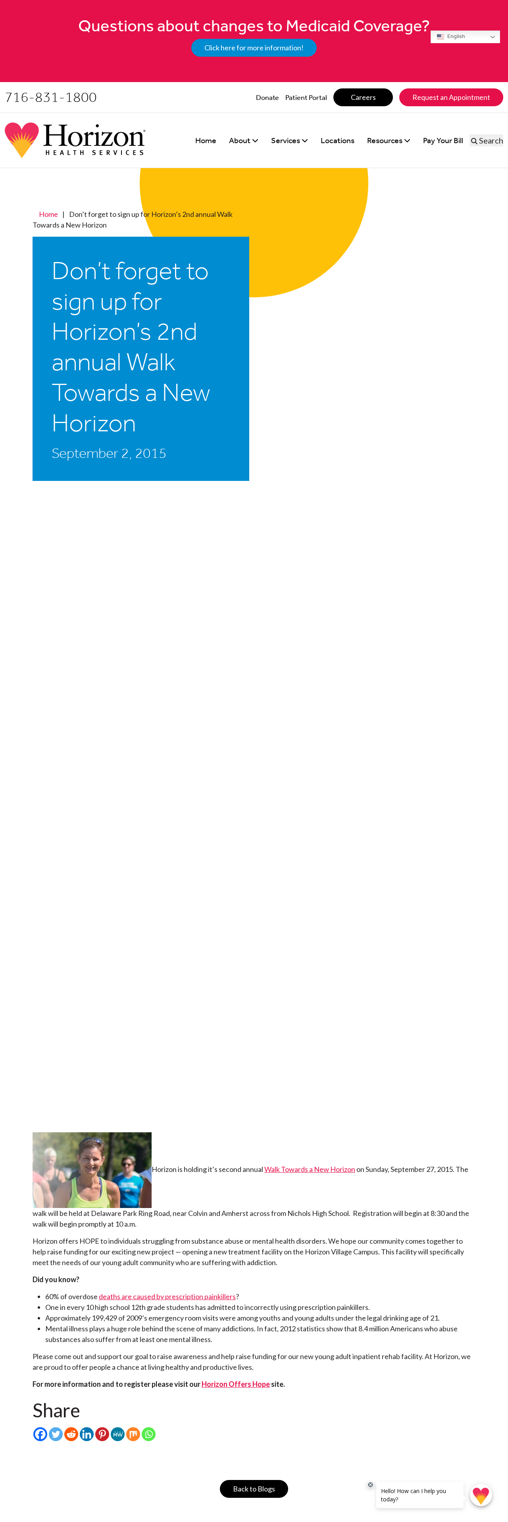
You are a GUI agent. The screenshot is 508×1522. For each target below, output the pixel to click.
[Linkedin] (87, 1434)
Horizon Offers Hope (236, 1384)
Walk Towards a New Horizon (309, 1169)
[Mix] (133, 1434)
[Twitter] (56, 1434)
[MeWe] (118, 1434)
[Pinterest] (102, 1434)
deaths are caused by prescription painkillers (167, 1296)
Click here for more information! (254, 47)
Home (48, 214)
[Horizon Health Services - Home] (75, 140)
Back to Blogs (254, 1488)
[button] (244, 140)
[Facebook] (40, 1434)
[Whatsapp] (149, 1434)
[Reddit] (71, 1434)
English (455, 36)
